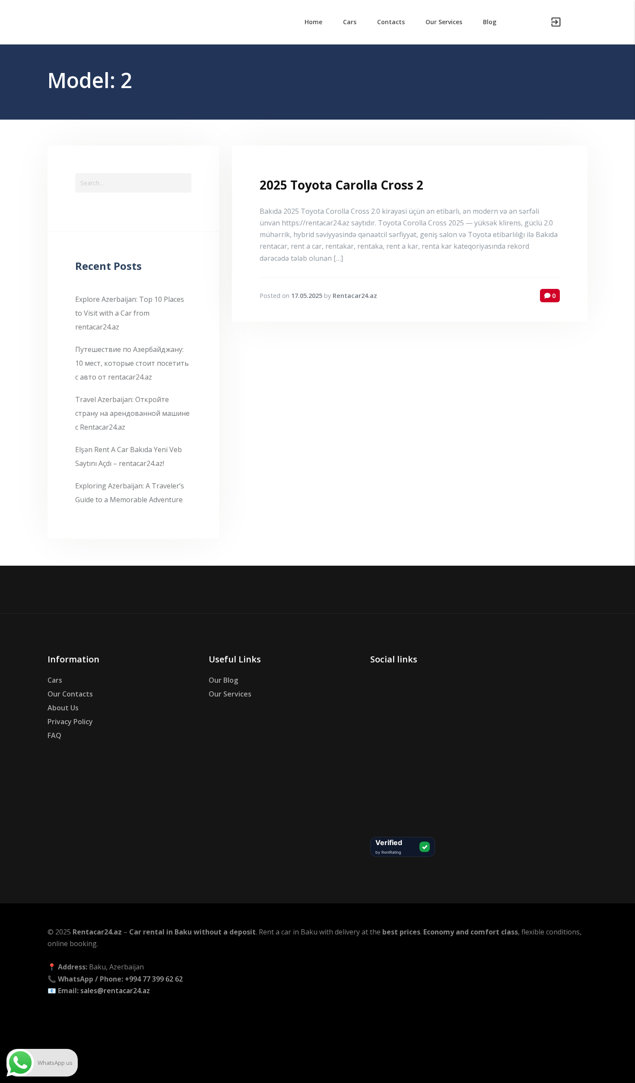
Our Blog (223, 680)
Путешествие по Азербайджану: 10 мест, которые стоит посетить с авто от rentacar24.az (132, 363)
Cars (55, 680)
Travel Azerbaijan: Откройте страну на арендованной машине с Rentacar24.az (132, 413)
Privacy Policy (70, 721)
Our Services (230, 694)
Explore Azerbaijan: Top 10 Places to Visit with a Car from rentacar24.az (129, 313)
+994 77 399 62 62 (154, 979)
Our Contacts (70, 694)
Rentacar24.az (355, 295)
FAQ (54, 735)
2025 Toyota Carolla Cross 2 (341, 185)
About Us (63, 707)
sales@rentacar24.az (115, 990)
